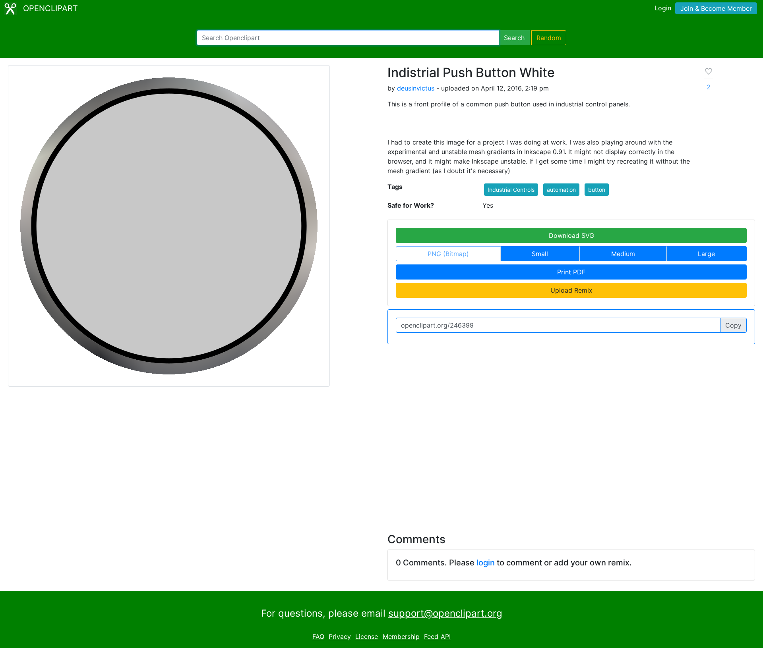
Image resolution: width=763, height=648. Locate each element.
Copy (733, 325)
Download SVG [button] (571, 235)
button (596, 189)
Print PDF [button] (571, 272)
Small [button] (540, 254)
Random (548, 38)
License (366, 637)
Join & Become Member (716, 8)
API (446, 637)
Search (514, 38)
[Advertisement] (381, 455)
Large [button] (706, 254)
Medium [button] (623, 254)
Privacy (340, 637)
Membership (401, 637)
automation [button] (561, 189)
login (485, 562)
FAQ (318, 637)
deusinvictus (415, 88)
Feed (431, 637)
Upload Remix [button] (571, 290)
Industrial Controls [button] (511, 189)
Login (663, 8)
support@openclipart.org (445, 613)
